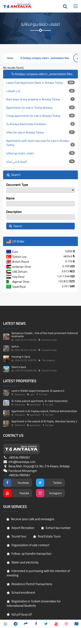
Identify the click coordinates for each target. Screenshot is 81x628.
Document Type (17, 184)
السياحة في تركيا (39, 161)
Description (14, 211)
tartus (15, 346)
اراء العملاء (39, 91)
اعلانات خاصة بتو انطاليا (39, 153)
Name (10, 198)
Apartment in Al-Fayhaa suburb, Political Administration (44, 411)
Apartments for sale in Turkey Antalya (39, 107)
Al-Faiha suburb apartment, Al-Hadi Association (39, 400)
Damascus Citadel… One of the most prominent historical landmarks (44, 334)
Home (10, 58)
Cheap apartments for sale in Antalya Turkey (39, 115)
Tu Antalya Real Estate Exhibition (39, 124)
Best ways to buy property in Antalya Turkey (39, 99)
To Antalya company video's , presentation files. (45, 58)
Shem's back (18, 366)
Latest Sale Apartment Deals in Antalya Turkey (39, 82)
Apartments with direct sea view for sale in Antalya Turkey (39, 143)
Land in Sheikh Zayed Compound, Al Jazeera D (37, 390)
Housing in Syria (20, 356)
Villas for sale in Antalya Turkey (39, 132)
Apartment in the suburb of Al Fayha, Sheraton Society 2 (44, 421)
